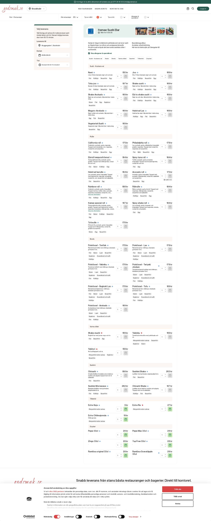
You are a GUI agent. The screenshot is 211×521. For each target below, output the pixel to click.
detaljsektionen (118, 511)
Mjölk (139, 152)
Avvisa (177, 504)
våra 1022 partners (56, 491)
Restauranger (85, 9)
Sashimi (132, 58)
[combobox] (37, 8)
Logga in (203, 9)
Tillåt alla (177, 489)
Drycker (149, 58)
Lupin (101, 253)
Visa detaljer (133, 517)
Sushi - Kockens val (95, 58)
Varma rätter (122, 58)
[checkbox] (89, 53)
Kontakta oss (117, 9)
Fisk (90, 78)
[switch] (79, 516)
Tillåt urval (178, 496)
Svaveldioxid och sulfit (103, 256)
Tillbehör (141, 58)
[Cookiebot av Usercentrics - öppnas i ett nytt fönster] (29, 516)
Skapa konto (101, 9)
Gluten (91, 102)
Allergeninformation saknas (141, 340)
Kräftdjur (96, 78)
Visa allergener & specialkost (101, 53)
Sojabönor (107, 102)
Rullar (107, 58)
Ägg (110, 78)
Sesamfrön (104, 78)
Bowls (114, 58)
